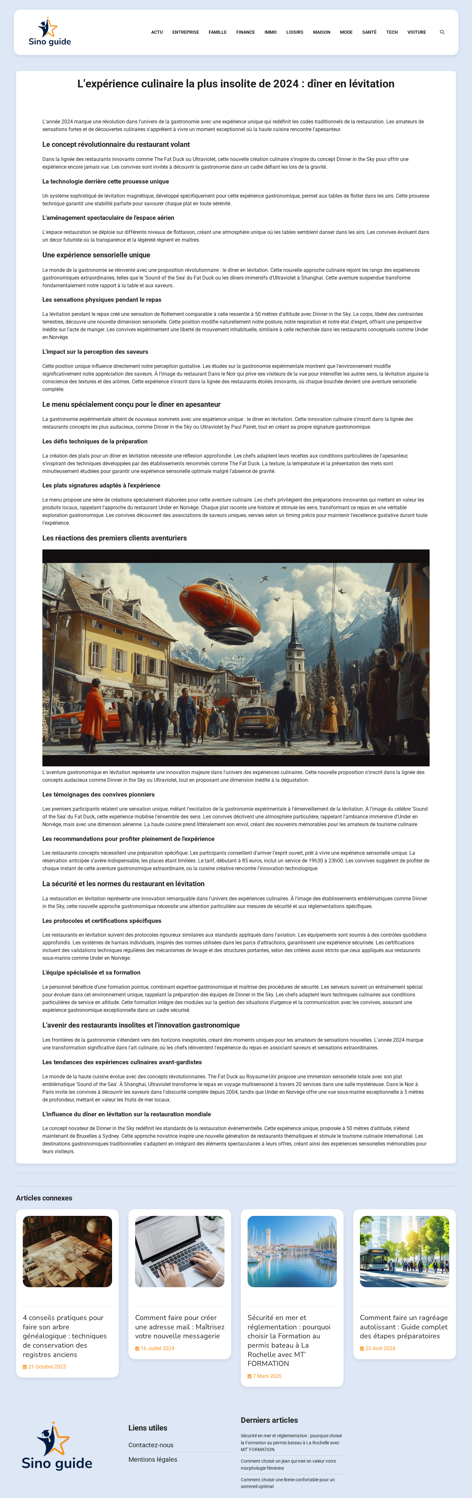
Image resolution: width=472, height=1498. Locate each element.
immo (271, 32)
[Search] (442, 32)
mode (346, 32)
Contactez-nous (150, 1445)
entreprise (185, 32)
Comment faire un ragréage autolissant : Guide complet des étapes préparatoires (404, 1327)
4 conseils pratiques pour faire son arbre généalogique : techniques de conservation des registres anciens (65, 1336)
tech (392, 32)
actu (157, 32)
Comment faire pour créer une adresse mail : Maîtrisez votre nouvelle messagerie (179, 1327)
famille (218, 32)
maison (321, 32)
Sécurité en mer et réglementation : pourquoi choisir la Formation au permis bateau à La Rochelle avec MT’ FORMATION (289, 1341)
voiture (416, 32)
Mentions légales (152, 1459)
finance (245, 32)
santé (369, 32)
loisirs (294, 32)
